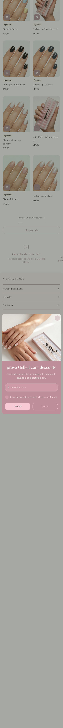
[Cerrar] (57, 318)
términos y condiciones (46, 397)
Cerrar (45, 406)
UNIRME (18, 406)
